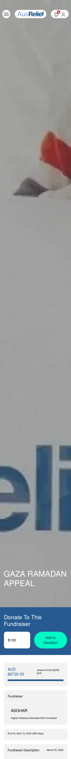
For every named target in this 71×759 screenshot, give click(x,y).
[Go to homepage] (30, 14)
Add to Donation (51, 640)
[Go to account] (65, 14)
